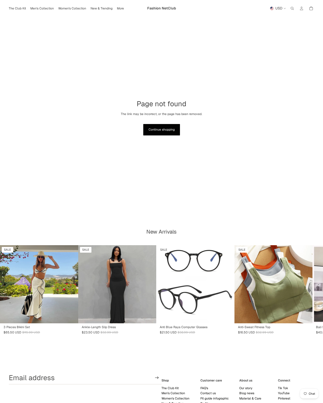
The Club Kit (170, 388)
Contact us (208, 393)
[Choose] (71, 316)
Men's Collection (173, 393)
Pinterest (284, 398)
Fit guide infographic (214, 398)
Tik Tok (283, 388)
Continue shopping (162, 129)
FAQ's (204, 388)
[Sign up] (157, 377)
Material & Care (250, 398)
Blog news (246, 393)
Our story (245, 388)
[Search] (292, 8)
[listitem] (120, 8)
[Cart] (311, 8)
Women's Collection (175, 398)
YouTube (284, 393)
